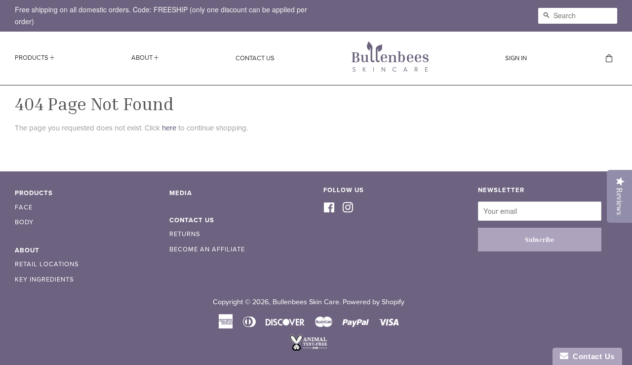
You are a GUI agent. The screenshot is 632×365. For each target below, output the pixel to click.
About (142, 58)
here (169, 127)
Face (24, 207)
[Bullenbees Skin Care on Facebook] (329, 208)
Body (24, 222)
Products (32, 58)
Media (180, 193)
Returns (184, 234)
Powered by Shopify (373, 302)
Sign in (516, 58)
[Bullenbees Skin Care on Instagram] (347, 208)
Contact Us (255, 58)
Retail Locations (47, 264)
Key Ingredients (44, 280)
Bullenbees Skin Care (306, 302)
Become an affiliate (207, 249)
